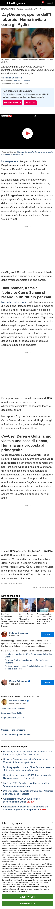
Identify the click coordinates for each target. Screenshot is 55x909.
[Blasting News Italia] (16, 3)
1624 (4, 834)
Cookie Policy (22, 891)
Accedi (50, 3)
